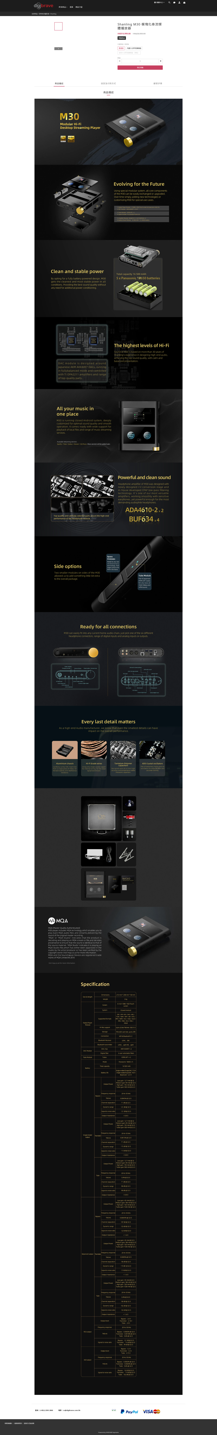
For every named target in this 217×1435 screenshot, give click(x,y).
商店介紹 (79, 7)
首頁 (71, 7)
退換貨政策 (18, 1423)
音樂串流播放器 (44, 14)
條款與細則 (8, 1423)
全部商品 (35, 14)
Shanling (53, 14)
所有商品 (62, 7)
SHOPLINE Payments (112, 1432)
